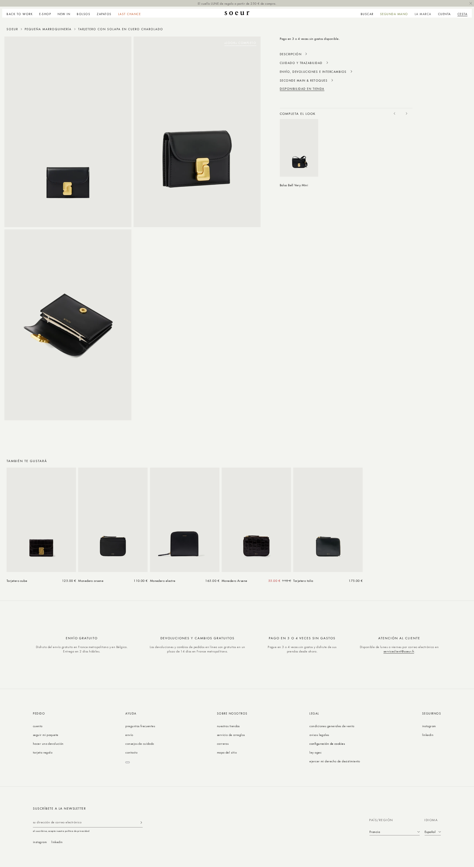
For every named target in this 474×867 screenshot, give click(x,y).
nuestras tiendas (228, 726)
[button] (45, 13)
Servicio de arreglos (231, 735)
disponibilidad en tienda (302, 88)
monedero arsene (90, 581)
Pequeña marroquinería (48, 29)
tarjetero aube (17, 581)
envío (129, 735)
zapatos (104, 14)
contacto (131, 752)
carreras (223, 743)
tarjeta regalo (42, 752)
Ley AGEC (315, 752)
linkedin (428, 735)
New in (64, 14)
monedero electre (163, 581)
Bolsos (83, 14)
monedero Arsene (234, 581)
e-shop (45, 14)
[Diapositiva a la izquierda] (394, 113)
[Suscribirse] (141, 822)
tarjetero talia (303, 581)
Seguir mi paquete (45, 735)
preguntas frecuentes (140, 726)
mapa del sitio (227, 752)
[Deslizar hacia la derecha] (406, 113)
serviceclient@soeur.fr (398, 651)
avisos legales (319, 735)
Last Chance (129, 14)
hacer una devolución (48, 743)
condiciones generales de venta (331, 726)
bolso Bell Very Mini (294, 185)
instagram (429, 726)
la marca (423, 14)
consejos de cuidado (139, 743)
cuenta (38, 726)
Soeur (12, 29)
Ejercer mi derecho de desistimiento (334, 761)
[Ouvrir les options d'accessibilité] (127, 762)
